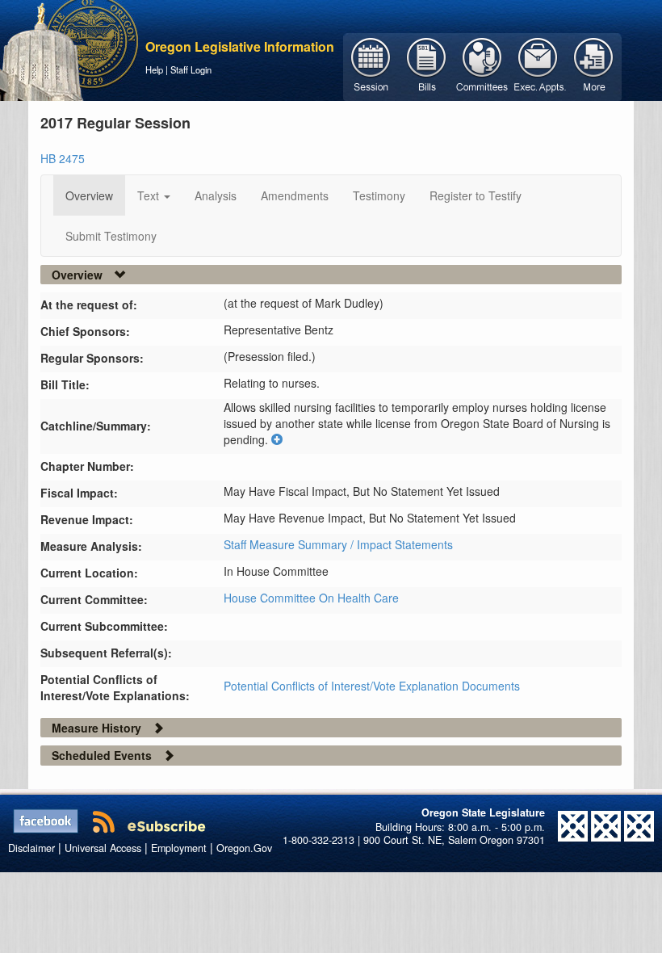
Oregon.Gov (244, 848)
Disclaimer (31, 848)
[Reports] (594, 65)
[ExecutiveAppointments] (538, 65)
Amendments (295, 195)
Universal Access (103, 848)
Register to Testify (475, 195)
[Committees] (482, 65)
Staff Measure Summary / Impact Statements (338, 544)
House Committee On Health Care (311, 598)
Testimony (379, 195)
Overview (89, 195)
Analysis (216, 195)
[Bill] (427, 65)
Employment (179, 848)
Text (149, 195)
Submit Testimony (111, 236)
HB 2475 (62, 158)
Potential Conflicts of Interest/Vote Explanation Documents (372, 686)
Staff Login (191, 69)
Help (154, 69)
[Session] (371, 65)
